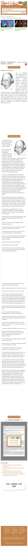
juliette (14, 486)
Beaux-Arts (7, 527)
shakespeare (14, 484)
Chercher (23, 12)
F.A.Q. (4, 537)
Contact (8, 537)
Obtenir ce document (14, 67)
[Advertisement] (14, 46)
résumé (8, 484)
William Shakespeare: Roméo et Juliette (12, 471)
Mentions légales (15, 537)
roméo (20, 484)
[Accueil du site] (14, 2)
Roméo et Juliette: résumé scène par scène (12, 472)
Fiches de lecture (9, 16)
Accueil (2, 16)
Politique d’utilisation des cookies (17, 539)
